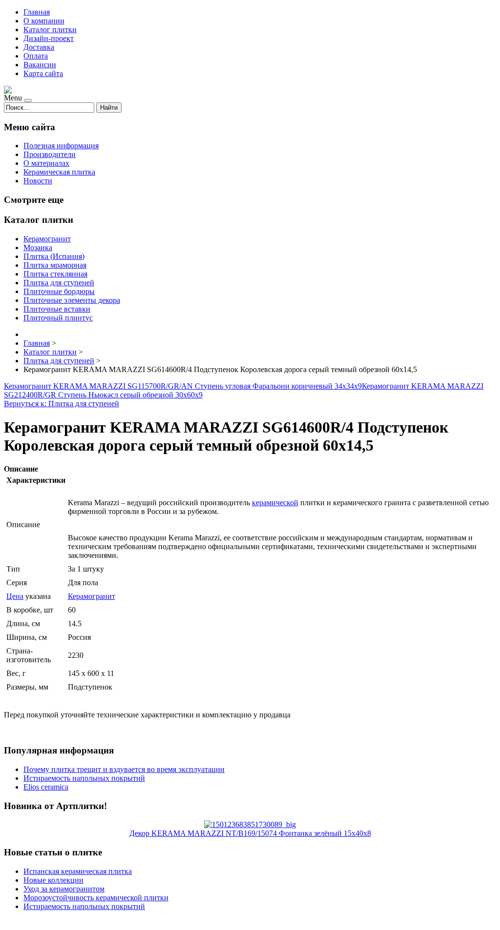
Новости (37, 181)
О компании (43, 21)
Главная (36, 12)
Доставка (38, 47)
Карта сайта (43, 73)
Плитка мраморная (54, 265)
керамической (275, 502)
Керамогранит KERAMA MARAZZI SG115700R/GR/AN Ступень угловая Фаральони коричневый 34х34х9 (183, 386)
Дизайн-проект (48, 38)
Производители (49, 154)
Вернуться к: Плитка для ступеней (61, 403)
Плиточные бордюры (59, 291)
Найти (109, 107)
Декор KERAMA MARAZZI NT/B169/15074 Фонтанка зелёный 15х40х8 (250, 833)
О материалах (46, 163)
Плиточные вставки (56, 309)
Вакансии (39, 64)
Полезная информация (61, 145)
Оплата (35, 56)
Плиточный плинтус (58, 318)
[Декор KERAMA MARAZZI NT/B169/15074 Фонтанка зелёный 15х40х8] (250, 824)
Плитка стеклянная (55, 274)
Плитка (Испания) (53, 256)
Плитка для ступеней (58, 282)
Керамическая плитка (59, 172)
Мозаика (37, 247)
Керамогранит (47, 239)
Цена (14, 596)
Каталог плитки (50, 29)
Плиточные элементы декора (71, 300)
